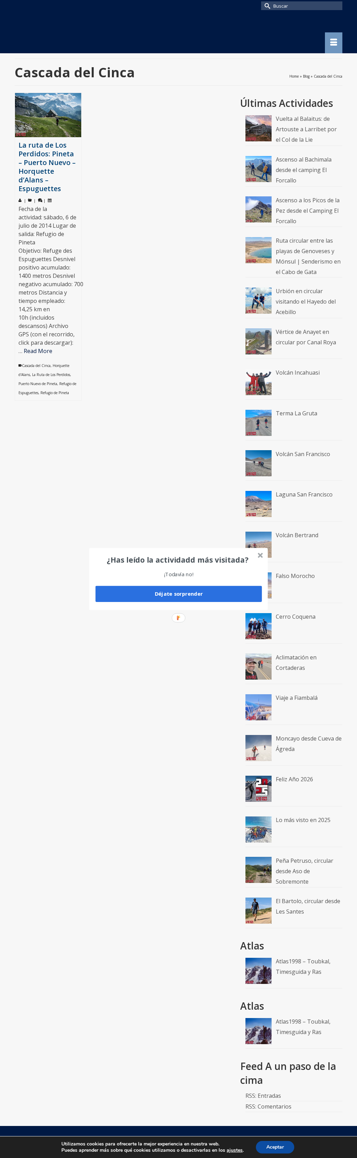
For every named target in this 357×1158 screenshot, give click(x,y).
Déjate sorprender (179, 593)
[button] (177, 559)
